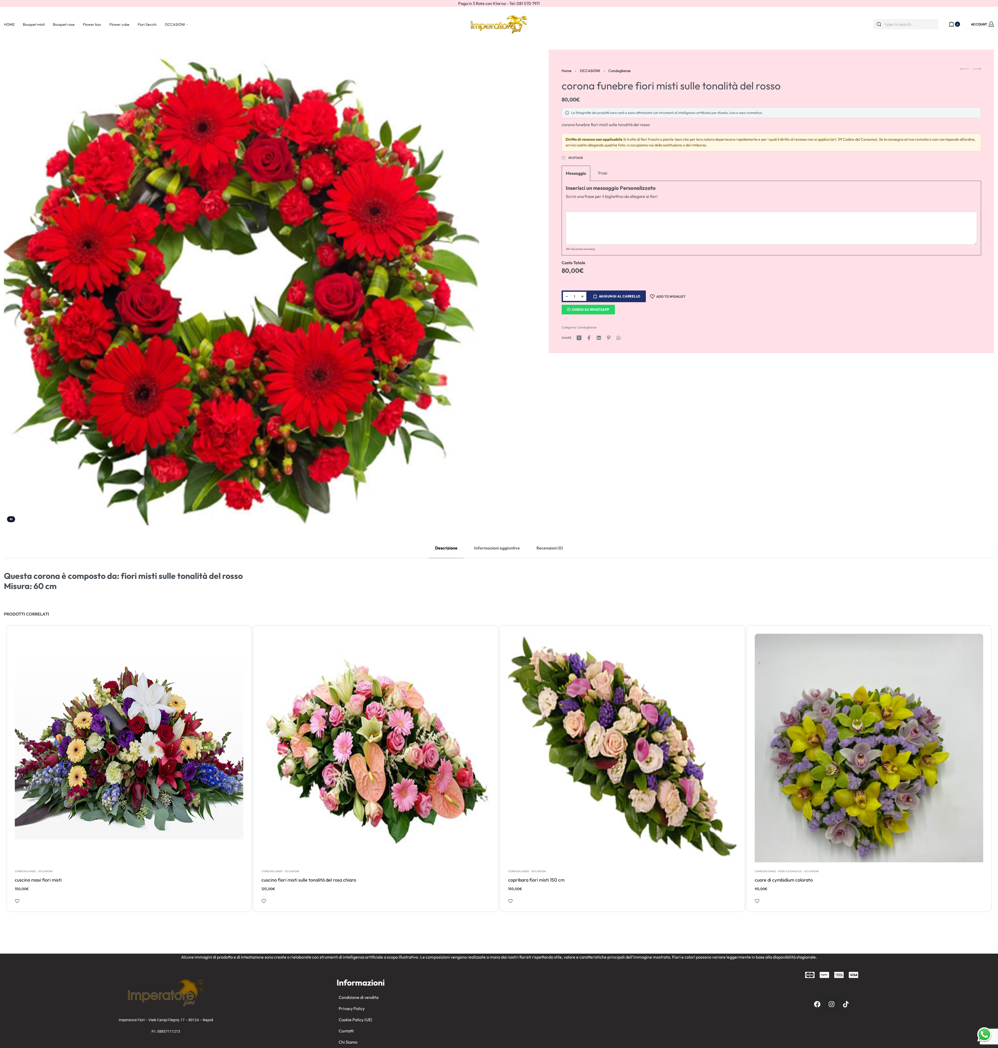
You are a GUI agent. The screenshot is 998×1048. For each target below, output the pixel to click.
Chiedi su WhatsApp (590, 309)
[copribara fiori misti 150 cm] (622, 748)
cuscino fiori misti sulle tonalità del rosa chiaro (308, 880)
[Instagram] (831, 1004)
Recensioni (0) (549, 548)
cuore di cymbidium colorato (784, 880)
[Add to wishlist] (17, 901)
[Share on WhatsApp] (618, 337)
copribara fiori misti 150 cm (536, 880)
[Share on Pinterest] (608, 337)
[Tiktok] (845, 1004)
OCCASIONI (590, 70)
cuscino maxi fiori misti (38, 880)
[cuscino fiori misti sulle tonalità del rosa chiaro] (375, 748)
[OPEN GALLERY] (241, 287)
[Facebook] (817, 1004)
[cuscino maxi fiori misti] (129, 748)
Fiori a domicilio (790, 871)
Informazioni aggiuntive (497, 548)
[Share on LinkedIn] (598, 337)
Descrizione (446, 548)
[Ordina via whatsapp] (984, 1034)
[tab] (446, 548)
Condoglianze (619, 70)
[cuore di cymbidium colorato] (869, 748)
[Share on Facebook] (589, 337)
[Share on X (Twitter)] (579, 337)
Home (567, 70)
